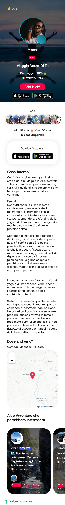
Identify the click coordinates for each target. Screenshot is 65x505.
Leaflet (35, 406)
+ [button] (12, 355)
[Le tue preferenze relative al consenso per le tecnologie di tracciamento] (19, 501)
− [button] (12, 360)
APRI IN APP (32, 86)
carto (43, 406)
